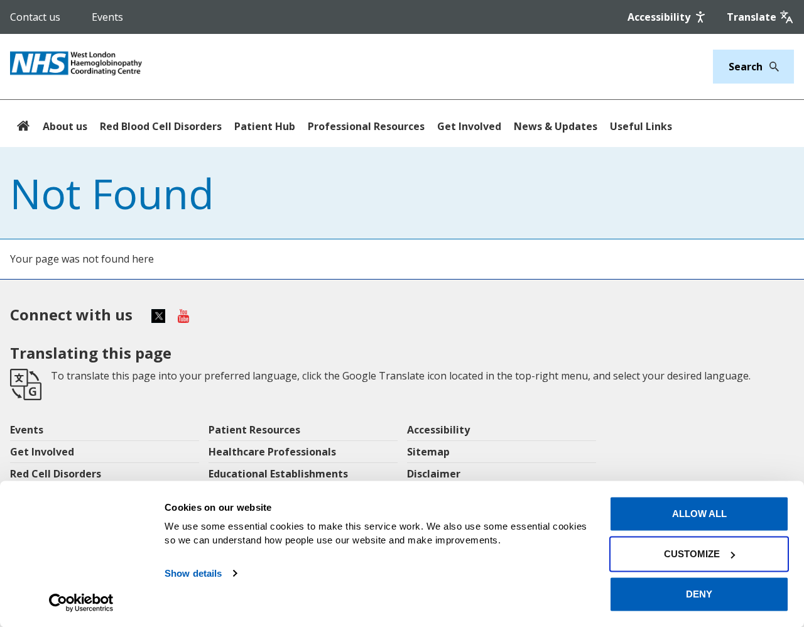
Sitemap (428, 452)
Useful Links (641, 126)
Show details (193, 573)
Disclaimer (433, 474)
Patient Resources (254, 430)
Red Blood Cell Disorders (161, 126)
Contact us (35, 17)
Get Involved (469, 126)
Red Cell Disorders (55, 474)
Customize (692, 553)
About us (65, 126)
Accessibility (438, 430)
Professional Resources (366, 126)
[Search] (770, 66)
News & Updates (555, 126)
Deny (699, 594)
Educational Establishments (278, 474)
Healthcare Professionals (272, 452)
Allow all (699, 513)
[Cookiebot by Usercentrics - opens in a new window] (81, 602)
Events (107, 17)
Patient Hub (264, 126)
